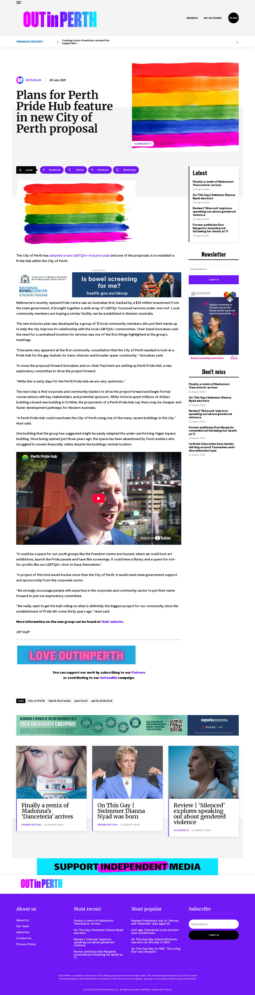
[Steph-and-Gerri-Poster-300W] (214, 326)
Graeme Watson (31, 824)
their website (112, 621)
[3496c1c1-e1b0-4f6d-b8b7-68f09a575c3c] (127, 725)
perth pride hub (101, 701)
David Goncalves (60, 701)
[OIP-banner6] (127, 866)
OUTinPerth (33, 80)
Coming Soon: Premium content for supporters (86, 41)
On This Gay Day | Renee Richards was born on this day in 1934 (154, 940)
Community (143, 143)
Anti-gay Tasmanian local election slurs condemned (155, 931)
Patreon (138, 672)
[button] (192, 18)
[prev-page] (57, 42)
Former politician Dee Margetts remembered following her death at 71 (210, 227)
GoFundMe (108, 677)
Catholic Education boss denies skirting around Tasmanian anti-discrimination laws (212, 446)
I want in (214, 279)
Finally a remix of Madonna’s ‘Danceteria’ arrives (213, 183)
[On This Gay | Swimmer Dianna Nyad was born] (127, 772)
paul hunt (81, 701)
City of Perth (36, 701)
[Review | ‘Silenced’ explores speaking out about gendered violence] (203, 772)
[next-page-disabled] (237, 42)
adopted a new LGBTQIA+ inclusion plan (79, 255)
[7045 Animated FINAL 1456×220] (98, 284)
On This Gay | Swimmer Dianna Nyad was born (214, 196)
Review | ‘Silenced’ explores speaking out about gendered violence (214, 211)
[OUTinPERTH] (60, 19)
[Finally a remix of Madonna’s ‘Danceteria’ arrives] (51, 772)
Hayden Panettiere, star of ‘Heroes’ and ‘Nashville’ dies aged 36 (155, 922)
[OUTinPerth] (20, 80)
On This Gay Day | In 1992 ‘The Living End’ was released (155, 950)
